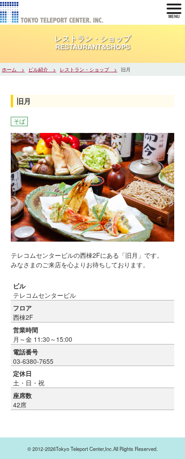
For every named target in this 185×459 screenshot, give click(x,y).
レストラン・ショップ (84, 69)
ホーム (9, 69)
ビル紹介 (38, 69)
